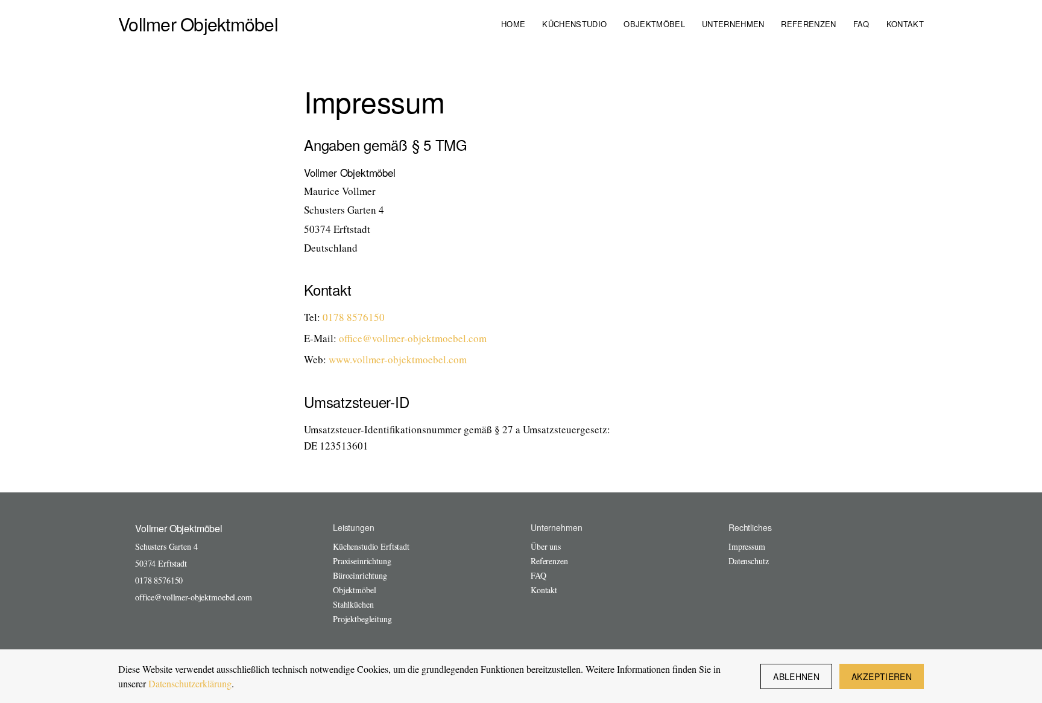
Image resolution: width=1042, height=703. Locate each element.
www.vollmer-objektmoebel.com (398, 359)
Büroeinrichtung (360, 575)
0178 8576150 (354, 317)
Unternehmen (733, 24)
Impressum (746, 546)
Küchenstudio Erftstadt (371, 546)
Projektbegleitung (362, 619)
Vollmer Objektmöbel (198, 24)
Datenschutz (748, 561)
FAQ (861, 24)
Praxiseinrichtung (362, 561)
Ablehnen (796, 676)
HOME (513, 24)
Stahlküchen (353, 604)
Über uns (546, 546)
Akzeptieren (881, 676)
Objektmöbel (654, 24)
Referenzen (808, 24)
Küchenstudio (574, 24)
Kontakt (905, 24)
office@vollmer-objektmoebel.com (413, 338)
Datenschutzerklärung (190, 683)
